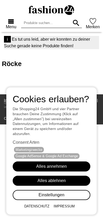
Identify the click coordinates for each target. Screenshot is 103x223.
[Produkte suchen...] (76, 22)
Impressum (64, 206)
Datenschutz (36, 206)
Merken (93, 27)
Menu (11, 27)
